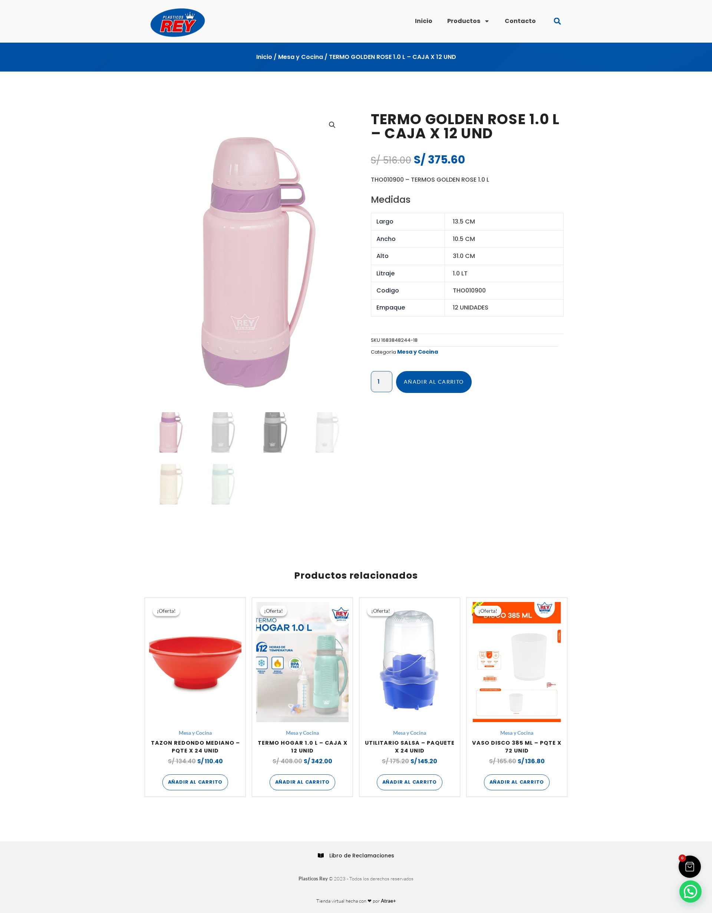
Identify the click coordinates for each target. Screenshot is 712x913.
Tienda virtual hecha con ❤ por (356, 901)
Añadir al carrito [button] (195, 782)
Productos (463, 21)
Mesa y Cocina (300, 57)
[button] (557, 21)
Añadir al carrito (434, 381)
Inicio (423, 21)
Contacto (520, 21)
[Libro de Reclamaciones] (321, 856)
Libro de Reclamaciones (361, 855)
